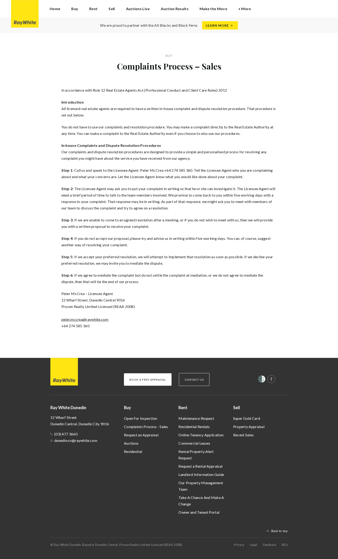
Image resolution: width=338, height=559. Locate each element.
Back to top (279, 531)
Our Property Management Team (200, 486)
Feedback (269, 545)
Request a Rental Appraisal (200, 466)
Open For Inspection (140, 418)
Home (55, 8)
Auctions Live (138, 8)
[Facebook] (271, 379)
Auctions (131, 443)
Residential (133, 451)
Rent (182, 407)
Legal (253, 545)
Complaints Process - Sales (146, 426)
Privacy (239, 545)
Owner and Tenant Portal (198, 512)
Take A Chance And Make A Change (201, 500)
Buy (127, 407)
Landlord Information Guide (201, 474)
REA (285, 545)
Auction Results (175, 8)
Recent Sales (243, 435)
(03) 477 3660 (65, 434)
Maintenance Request (196, 418)
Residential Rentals (194, 426)
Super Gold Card (246, 418)
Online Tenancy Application (200, 435)
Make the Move (213, 8)
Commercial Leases (194, 443)
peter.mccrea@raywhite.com (85, 319)
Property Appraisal (248, 426)
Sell (236, 407)
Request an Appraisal (141, 435)
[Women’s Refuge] (262, 380)
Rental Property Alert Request (196, 454)
